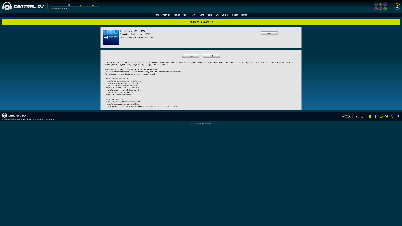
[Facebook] (375, 116)
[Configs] (398, 116)
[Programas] (385, 8)
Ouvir (211, 56)
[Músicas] (380, 8)
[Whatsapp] (370, 116)
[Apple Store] (361, 119)
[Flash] (385, 4)
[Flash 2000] (376, 8)
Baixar (191, 56)
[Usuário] (397, 6)
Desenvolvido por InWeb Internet (201, 123)
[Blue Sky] (386, 116)
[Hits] (380, 4)
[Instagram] (381, 116)
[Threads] (392, 116)
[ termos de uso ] (49, 119)
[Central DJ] (376, 4)
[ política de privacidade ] (35, 119)
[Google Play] (347, 119)
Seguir (269, 33)
